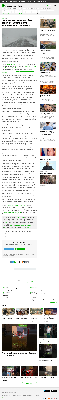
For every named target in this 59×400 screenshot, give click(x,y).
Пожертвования (38, 390)
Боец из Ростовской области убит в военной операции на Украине (43, 299)
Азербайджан (15, 8)
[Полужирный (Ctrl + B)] (15, 269)
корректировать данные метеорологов (11, 212)
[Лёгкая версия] (53, 1)
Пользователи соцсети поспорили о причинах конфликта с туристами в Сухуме (35, 319)
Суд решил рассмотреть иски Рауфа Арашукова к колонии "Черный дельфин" (14, 289)
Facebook (12, 225)
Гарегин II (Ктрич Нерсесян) (46, 187)
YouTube (29, 227)
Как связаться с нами (30, 390)
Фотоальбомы (39, 1)
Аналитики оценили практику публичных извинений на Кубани (47, 29)
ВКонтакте (23, 225)
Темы (7, 1)
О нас (24, 390)
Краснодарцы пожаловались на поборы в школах (47, 73)
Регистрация (18, 280)
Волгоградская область (35, 8)
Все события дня (53, 302)
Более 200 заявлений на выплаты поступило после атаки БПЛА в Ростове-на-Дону (43, 289)
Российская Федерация (42, 10)
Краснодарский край (26, 10)
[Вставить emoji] (25, 269)
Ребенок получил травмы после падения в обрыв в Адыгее (47, 114)
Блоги (31, 1)
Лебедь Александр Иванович (46, 159)
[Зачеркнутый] (22, 269)
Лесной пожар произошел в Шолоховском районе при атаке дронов (47, 97)
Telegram (6, 222)
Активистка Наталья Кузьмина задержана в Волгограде (7, 318)
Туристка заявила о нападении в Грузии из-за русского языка (46, 378)
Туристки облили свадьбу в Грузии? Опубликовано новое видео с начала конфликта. (10, 379)
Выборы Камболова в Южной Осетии (25, 13)
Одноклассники (31, 225)
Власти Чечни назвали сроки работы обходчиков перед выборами (21, 318)
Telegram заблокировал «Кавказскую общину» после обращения (29, 378)
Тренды (10, 1)
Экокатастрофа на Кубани (43, 13)
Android (19, 217)
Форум (27, 1)
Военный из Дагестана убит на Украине (39, 293)
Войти (55, 5)
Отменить (32, 281)
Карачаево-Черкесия (18, 10)
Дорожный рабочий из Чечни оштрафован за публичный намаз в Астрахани (49, 319)
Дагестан (44, 8)
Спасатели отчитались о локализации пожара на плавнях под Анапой (47, 52)
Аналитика (15, 1)
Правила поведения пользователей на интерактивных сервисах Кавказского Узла (26, 395)
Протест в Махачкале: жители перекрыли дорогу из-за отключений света (47, 360)
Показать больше (29, 383)
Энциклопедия (22, 1)
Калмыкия (12, 10)
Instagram (17, 225)
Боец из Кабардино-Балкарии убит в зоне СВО (13, 299)
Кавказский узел (11, 64)
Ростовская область (50, 10)
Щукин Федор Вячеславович (46, 173)
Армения (20, 8)
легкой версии (17, 213)
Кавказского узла (21, 205)
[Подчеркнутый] (19, 269)
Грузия (41, 8)
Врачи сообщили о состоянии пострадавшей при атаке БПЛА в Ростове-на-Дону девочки (47, 133)
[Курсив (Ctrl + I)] (17, 269)
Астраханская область (26, 8)
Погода (44, 1)
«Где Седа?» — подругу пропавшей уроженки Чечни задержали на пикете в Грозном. (48, 341)
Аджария (7, 8)
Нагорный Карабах (34, 10)
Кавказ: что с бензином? (7, 13)
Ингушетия (49, 8)
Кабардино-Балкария (5, 10)
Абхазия (3, 8)
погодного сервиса (12, 205)
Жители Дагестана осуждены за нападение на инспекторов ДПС (13, 294)
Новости (3, 1)
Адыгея (11, 8)
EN (56, 1)
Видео (34, 1)
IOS (23, 217)
